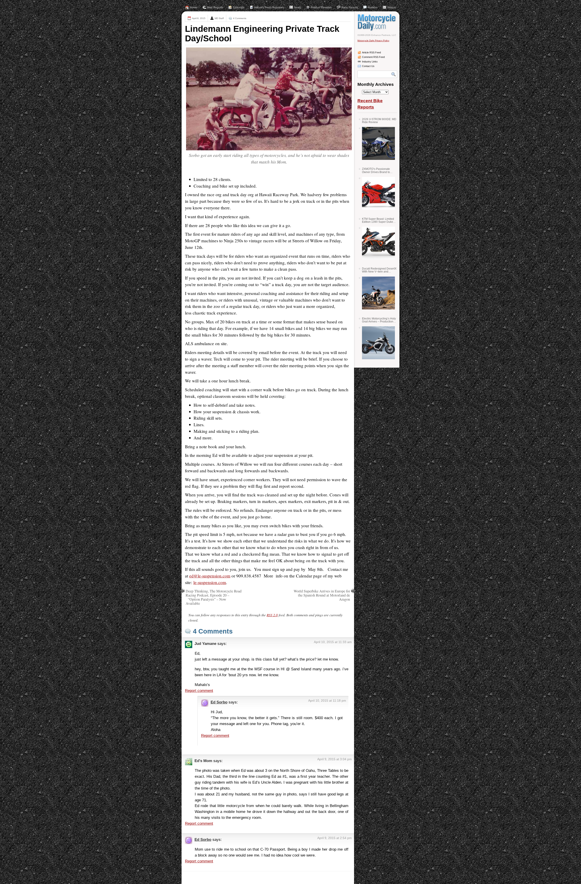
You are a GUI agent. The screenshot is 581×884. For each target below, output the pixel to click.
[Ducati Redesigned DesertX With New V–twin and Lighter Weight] (377, 293)
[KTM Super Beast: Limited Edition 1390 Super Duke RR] (377, 243)
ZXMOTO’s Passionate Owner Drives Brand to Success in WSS (376, 170)
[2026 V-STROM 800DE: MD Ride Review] (377, 143)
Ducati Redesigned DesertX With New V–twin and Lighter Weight (379, 270)
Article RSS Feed (371, 52)
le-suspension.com (209, 582)
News (297, 7)
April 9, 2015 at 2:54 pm (334, 838)
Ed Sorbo (219, 702)
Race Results (349, 7)
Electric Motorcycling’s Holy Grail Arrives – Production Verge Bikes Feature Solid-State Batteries (379, 320)
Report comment (199, 690)
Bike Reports (215, 7)
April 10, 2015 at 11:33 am (333, 642)
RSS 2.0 (272, 615)
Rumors (372, 7)
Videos (391, 7)
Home (193, 7)
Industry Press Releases (269, 7)
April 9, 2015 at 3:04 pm (334, 759)
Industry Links (370, 61)
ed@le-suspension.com (209, 576)
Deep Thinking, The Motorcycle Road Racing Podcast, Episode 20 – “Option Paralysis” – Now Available (213, 597)
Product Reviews (321, 7)
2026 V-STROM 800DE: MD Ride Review (379, 121)
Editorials (238, 7)
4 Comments (239, 18)
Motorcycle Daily (377, 22)
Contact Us (368, 66)
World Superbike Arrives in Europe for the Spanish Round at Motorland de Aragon (322, 595)
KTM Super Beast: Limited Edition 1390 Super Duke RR (378, 220)
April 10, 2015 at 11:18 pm (327, 700)
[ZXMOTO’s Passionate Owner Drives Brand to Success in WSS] (377, 193)
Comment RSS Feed (373, 57)
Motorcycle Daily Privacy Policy (373, 40)
